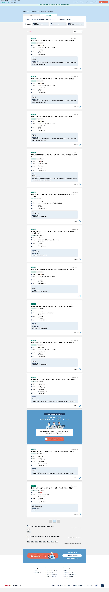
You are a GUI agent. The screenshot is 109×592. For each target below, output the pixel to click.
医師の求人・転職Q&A (51, 576)
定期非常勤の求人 (37, 572)
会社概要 (53, 585)
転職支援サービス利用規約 (78, 585)
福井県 (56, 541)
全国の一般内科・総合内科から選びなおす (74, 537)
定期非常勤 (48, 15)
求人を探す (75, 2)
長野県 (44, 541)
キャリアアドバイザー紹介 (52, 574)
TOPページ (25, 568)
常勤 (31, 15)
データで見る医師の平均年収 (70, 574)
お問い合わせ (60, 585)
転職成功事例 (66, 570)
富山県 (52, 541)
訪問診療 (28, 531)
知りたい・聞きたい (94, 2)
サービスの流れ (50, 572)
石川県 (48, 541)
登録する (104, 2)
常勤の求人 (36, 570)
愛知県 (28, 541)
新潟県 (40, 541)
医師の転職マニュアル (68, 572)
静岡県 (36, 541)
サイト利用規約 (67, 585)
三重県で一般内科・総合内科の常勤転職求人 (72, 543)
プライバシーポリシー (89, 585)
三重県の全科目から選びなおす (76, 527)
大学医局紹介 (66, 578)
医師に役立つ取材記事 (68, 576)
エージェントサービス (84, 2)
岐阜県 (32, 541)
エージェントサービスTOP (52, 570)
